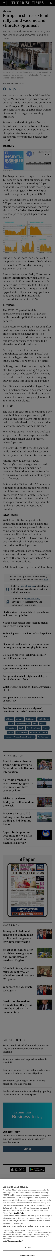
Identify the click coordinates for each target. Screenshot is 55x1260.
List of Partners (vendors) (13, 1241)
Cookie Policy (19, 1213)
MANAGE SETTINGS (27, 1255)
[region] (27, 1219)
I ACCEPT (27, 1248)
